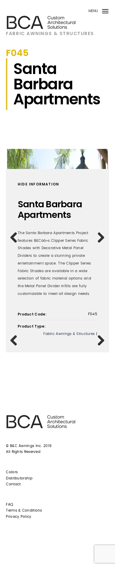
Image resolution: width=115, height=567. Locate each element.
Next (99, 237)
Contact (13, 484)
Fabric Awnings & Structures (50, 33)
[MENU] (105, 12)
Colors (12, 472)
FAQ (9, 504)
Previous (16, 237)
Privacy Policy (18, 516)
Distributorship (19, 478)
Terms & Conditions (24, 510)
